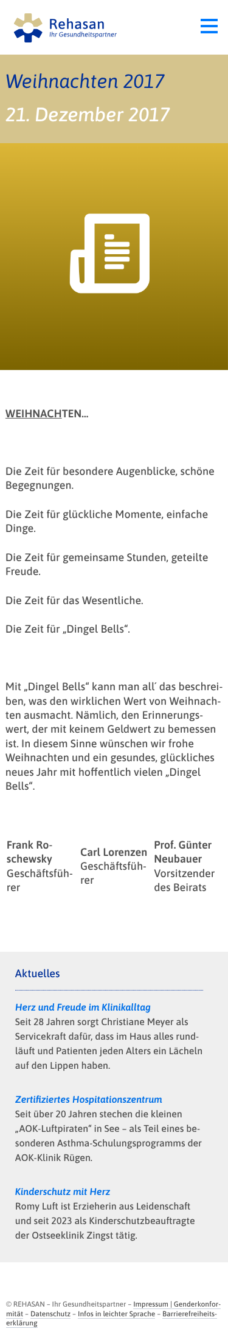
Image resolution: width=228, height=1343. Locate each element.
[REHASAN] (62, 27)
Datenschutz (50, 1314)
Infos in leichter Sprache (116, 1314)
